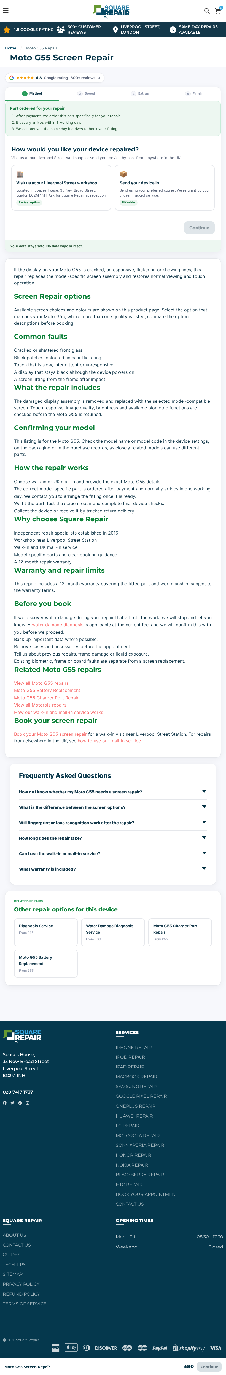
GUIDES (11, 1254)
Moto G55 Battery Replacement (47, 690)
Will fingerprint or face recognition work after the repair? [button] (76, 822)
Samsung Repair (136, 1086)
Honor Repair (133, 1155)
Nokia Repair (132, 1165)
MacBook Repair (136, 1076)
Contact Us (130, 1204)
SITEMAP (13, 1274)
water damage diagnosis (57, 624)
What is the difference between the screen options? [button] (72, 807)
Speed (87, 93)
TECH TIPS (14, 1264)
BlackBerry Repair (140, 1174)
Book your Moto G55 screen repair (50, 734)
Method (33, 93)
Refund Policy (21, 1294)
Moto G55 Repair (41, 48)
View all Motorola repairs (40, 705)
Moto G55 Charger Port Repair (46, 697)
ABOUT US (14, 1235)
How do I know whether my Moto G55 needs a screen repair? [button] (80, 791)
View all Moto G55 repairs (41, 683)
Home (10, 48)
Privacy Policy (21, 1284)
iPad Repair (130, 1067)
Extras (141, 93)
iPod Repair (130, 1057)
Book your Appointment (147, 1194)
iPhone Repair (134, 1047)
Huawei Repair (134, 1116)
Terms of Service (25, 1303)
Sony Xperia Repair (140, 1145)
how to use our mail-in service (109, 740)
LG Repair (127, 1125)
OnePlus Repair (136, 1106)
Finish (195, 93)
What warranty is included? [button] (47, 869)
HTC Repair (129, 1184)
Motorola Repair (138, 1135)
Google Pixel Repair (141, 1096)
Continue (209, 1367)
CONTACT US (17, 1245)
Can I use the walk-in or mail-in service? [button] (59, 853)
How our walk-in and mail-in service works (58, 712)
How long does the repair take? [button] (50, 838)
